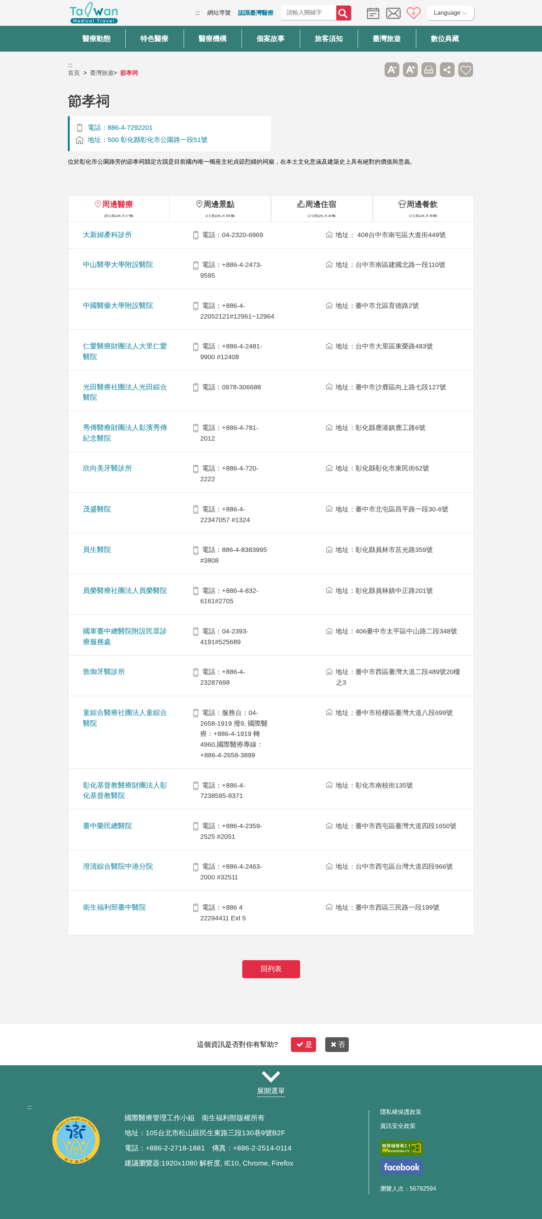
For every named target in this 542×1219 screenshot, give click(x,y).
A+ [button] (410, 69)
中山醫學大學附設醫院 (118, 264)
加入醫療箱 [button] (465, 69)
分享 (447, 69)
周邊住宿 (320, 204)
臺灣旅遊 (102, 73)
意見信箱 (393, 13)
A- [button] (392, 69)
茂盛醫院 (97, 509)
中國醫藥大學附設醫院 (118, 305)
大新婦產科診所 (107, 235)
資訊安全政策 (398, 1126)
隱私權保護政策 (400, 1112)
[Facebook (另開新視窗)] (401, 1166)
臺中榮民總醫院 (107, 826)
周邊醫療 (117, 204)
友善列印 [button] (428, 69)
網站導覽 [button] (271, 1076)
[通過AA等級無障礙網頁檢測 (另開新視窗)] (401, 1148)
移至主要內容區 (20, 13)
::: (197, 13)
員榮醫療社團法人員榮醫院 (125, 590)
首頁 (74, 73)
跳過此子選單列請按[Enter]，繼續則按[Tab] (373, 69)
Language (447, 13)
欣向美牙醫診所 (107, 468)
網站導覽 (219, 13)
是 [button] (308, 1044)
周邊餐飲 (422, 204)
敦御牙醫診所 (104, 672)
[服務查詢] (371, 13)
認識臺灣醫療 (256, 13)
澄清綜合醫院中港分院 (118, 866)
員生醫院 (97, 549)
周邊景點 (219, 204)
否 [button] (341, 1044)
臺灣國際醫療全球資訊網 (94, 15)
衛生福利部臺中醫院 (114, 907)
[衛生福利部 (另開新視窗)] (76, 1162)
